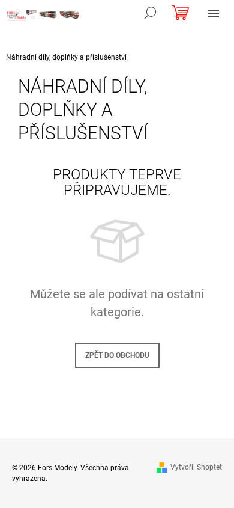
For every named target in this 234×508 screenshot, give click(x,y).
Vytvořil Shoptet (196, 467)
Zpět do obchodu (117, 355)
